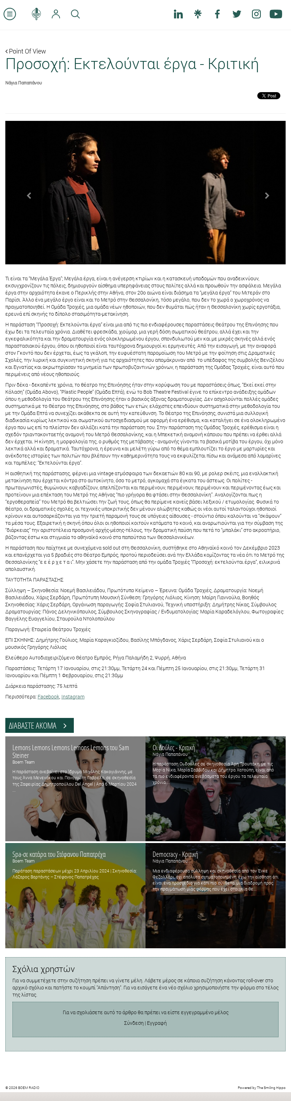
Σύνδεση (134, 1022)
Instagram (72, 696)
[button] (26, 192)
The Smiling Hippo (271, 1087)
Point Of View (26, 51)
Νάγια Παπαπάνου (23, 82)
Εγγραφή (157, 1022)
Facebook (48, 696)
